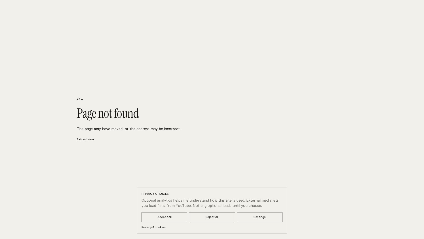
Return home (85, 139)
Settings (260, 217)
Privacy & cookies (154, 227)
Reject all (212, 217)
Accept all (164, 217)
